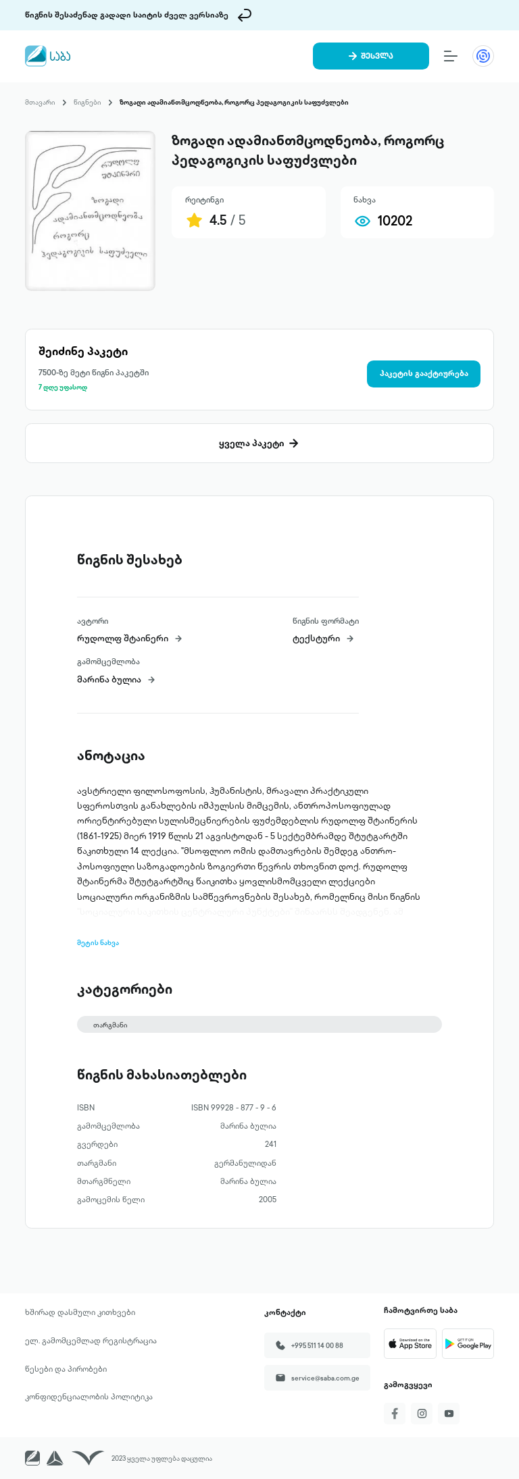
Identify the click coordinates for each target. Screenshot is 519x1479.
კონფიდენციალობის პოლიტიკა (89, 1396)
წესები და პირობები (66, 1369)
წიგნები (87, 102)
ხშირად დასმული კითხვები (80, 1312)
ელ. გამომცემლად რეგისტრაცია (91, 1340)
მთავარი (40, 102)
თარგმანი (110, 1024)
